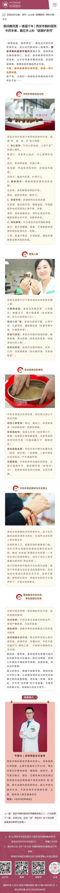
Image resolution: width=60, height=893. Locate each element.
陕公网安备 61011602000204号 (30, 889)
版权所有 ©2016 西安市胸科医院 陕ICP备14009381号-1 (30, 885)
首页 (24, 14)
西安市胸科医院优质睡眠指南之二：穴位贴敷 (34, 813)
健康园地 (40, 14)
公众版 (31, 14)
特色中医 (50, 14)
